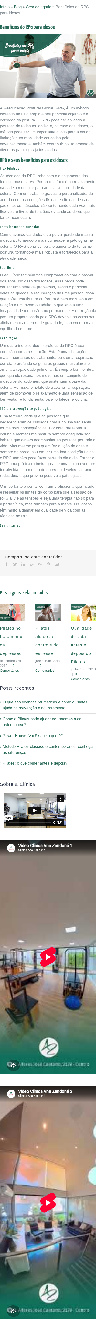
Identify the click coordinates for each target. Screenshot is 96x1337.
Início (5, 7)
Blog (18, 7)
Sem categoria (38, 7)
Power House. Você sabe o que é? (33, 736)
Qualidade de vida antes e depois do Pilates (81, 645)
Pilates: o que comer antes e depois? (35, 763)
